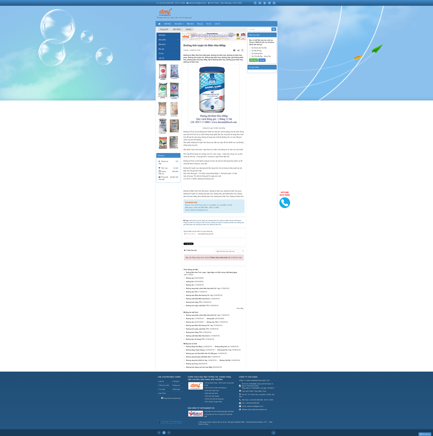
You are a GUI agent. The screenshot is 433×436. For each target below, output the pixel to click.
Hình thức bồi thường (212, 396)
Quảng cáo (176, 385)
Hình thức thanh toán (212, 390)
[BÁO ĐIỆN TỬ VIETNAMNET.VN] (196, 414)
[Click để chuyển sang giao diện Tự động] (159, 432)
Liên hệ (161, 58)
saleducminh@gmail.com (197, 3)
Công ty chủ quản (248, 377)
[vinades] (168, 106)
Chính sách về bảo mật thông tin (216, 388)
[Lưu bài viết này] (243, 50)
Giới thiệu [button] (167, 24)
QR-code (163, 422)
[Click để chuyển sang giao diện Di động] (169, 432)
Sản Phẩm (162, 393)
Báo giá (161, 49)
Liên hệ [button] (217, 24)
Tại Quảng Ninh (257, 53)
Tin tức (161, 53)
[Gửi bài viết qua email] (234, 50)
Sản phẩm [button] (178, 24)
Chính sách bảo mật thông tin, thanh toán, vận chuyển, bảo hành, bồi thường (209, 378)
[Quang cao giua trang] (214, 36)
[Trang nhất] (159, 23)
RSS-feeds (176, 389)
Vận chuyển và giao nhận (213, 401)
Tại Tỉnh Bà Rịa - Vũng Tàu (261, 56)
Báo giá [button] (200, 24)
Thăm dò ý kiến (164, 385)
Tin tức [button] (208, 24)
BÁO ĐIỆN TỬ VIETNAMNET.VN (201, 408)
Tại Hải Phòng (256, 50)
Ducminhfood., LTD (260, 422)
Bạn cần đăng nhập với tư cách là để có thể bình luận (214, 257)
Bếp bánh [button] (190, 24)
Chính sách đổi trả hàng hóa (214, 399)
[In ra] (238, 50)
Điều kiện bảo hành (211, 393)
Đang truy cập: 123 (175, 422)
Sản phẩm (162, 39)
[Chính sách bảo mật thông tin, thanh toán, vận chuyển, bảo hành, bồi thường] (196, 386)
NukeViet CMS (239, 422)
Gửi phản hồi (426, 434)
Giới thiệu (162, 35)
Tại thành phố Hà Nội (259, 48)
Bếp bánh (162, 44)
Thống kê (176, 381)
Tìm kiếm (162, 389)
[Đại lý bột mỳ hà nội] (165, 12)
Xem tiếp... (240, 308)
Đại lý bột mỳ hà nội (220, 422)
